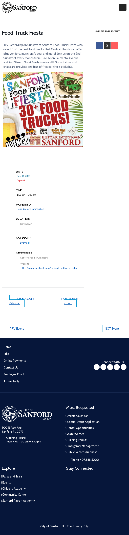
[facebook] (99, 45)
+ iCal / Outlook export (69, 301)
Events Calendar (77, 415)
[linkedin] (123, 367)
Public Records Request (82, 452)
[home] (117, 367)
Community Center (14, 494)
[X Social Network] (107, 45)
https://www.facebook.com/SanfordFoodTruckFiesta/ (49, 268)
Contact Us (11, 367)
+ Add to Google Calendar (21, 301)
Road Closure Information (30, 209)
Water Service (75, 434)
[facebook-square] (97, 367)
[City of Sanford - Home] (19, 7)
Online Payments (15, 360)
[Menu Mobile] (122, 7)
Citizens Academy (14, 488)
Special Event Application (83, 422)
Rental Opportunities (80, 428)
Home (7, 347)
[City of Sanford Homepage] (27, 414)
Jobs (6, 353)
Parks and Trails (12, 476)
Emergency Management (83, 446)
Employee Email (14, 374)
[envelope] (114, 45)
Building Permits (77, 440)
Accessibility (12, 381)
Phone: (85, 459)
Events (23, 242)
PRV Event (17, 329)
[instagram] (103, 367)
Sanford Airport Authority (18, 500)
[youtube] (110, 367)
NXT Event (112, 329)
